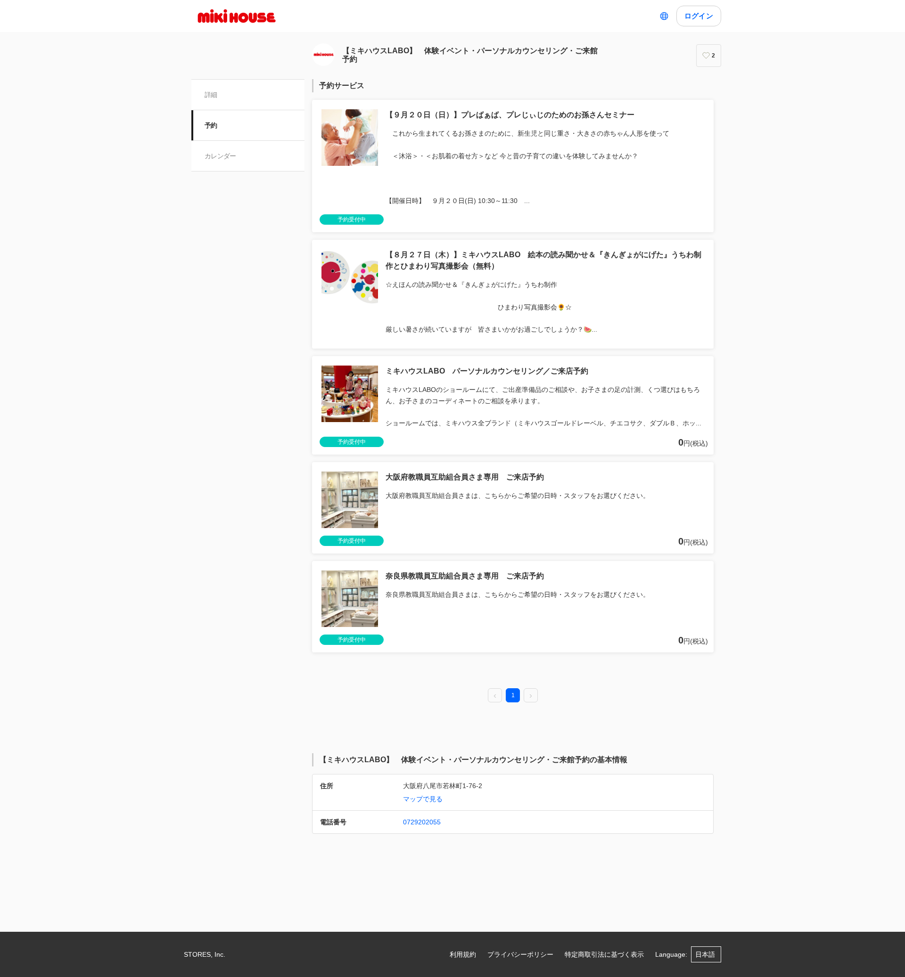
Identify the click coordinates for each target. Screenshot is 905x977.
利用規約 (463, 954)
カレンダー (220, 156)
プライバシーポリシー (520, 954)
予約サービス (341, 85)
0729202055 (422, 822)
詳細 (211, 94)
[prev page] (495, 695)
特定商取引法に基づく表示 (604, 954)
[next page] (530, 695)
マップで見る (423, 799)
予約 (211, 125)
